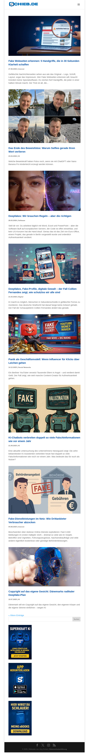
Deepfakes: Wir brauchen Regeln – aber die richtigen (39, 216)
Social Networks (24, 367)
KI (19, 156)
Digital (20, 297)
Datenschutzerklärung (58, 749)
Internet (21, 69)
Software (21, 220)
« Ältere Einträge (16, 615)
